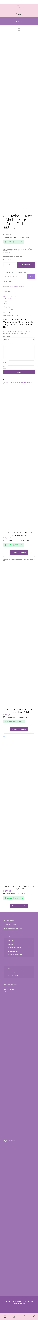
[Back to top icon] (19, 1299)
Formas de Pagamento (14, 947)
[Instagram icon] (20, 2)
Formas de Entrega (13, 951)
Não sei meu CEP (7, 281)
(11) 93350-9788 (11, 925)
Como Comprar (12, 972)
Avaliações (7, 298)
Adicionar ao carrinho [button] (19, 553)
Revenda (10, 944)
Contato (10, 968)
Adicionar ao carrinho (26, 265)
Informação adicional (9, 297)
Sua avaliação (7, 336)
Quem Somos (12, 940)
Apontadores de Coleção (17, 286)
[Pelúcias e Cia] (19, 8)
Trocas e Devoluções (14, 975)
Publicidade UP (20, 1303)
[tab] (19, 297)
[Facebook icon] (18, 2)
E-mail (5, 367)
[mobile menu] (35, 7)
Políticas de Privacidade (15, 954)
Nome (5, 362)
